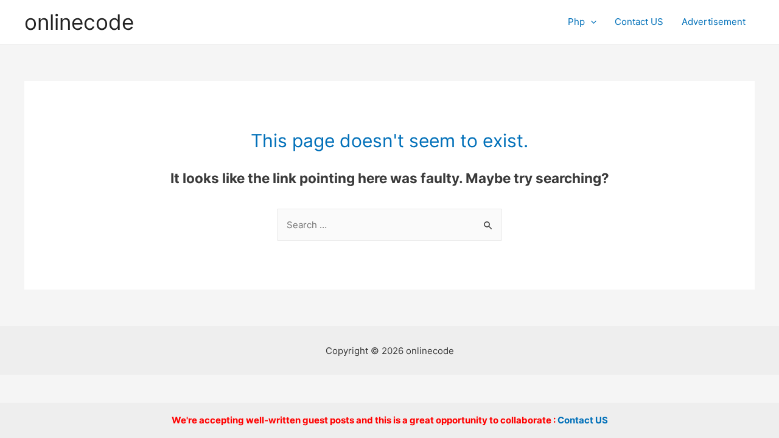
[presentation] (590, 21)
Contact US (639, 21)
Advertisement (714, 21)
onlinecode (79, 22)
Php (576, 21)
